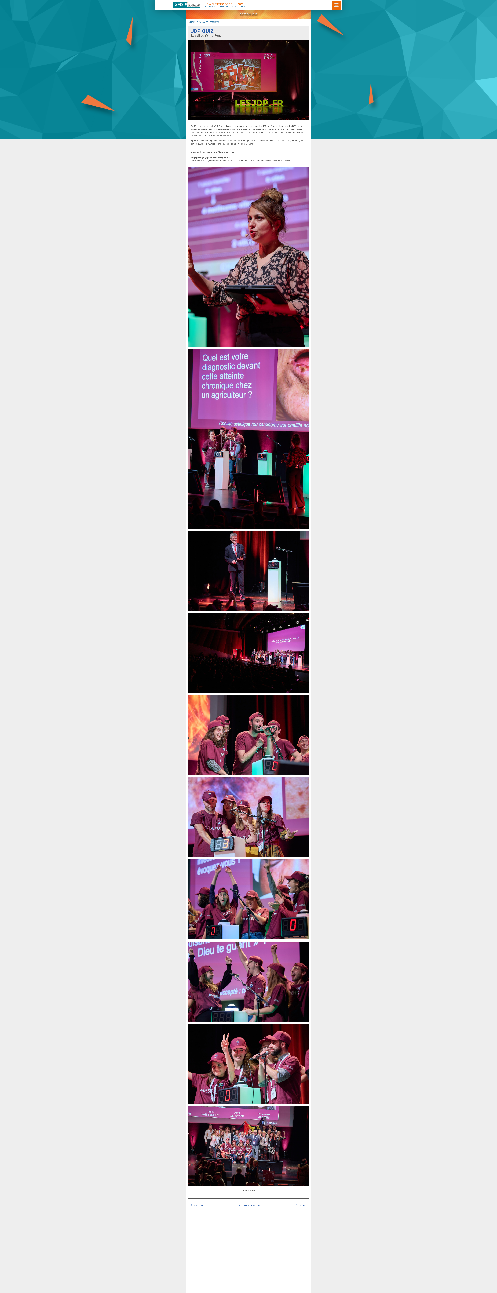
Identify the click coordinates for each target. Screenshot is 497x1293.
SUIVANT (302, 1205)
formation (214, 22)
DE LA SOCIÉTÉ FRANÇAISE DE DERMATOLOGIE (225, 5)
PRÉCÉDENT (198, 1205)
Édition (248, 14)
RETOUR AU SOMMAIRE (199, 22)
